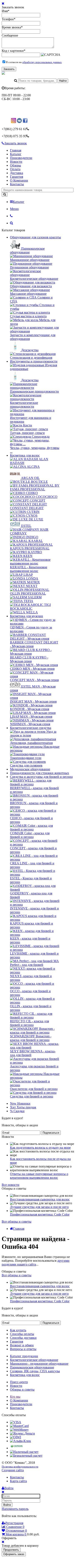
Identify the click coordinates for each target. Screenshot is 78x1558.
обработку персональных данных (42, 62)
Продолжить (11, 1549)
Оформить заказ (13, 1554)
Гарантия (16, 176)
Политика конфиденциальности (20, 1466)
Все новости (10, 1185)
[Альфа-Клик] (20, 1441)
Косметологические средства (30, 728)
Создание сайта (13, 1470)
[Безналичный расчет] (26, 1455)
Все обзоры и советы (16, 1221)
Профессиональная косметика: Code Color (39, 1214)
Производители (21, 158)
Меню (14, 209)
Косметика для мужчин (26, 616)
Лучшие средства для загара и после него (39, 1207)
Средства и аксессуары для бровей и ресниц (41, 776)
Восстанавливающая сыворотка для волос (40, 1199)
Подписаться (51, 1132)
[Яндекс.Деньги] (22, 1433)
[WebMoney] (19, 1429)
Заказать (9, 69)
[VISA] (15, 1422)
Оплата (15, 169)
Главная (15, 150)
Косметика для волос (25, 455)
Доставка (16, 173)
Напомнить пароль (15, 1509)
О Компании (19, 180)
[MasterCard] (19, 1426)
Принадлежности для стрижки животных (39, 773)
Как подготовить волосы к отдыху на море (40, 1147)
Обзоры (15, 165)
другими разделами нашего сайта (35, 1262)
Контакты (17, 184)
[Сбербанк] (17, 1448)
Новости (16, 161)
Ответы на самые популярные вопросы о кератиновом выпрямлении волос (39, 1175)
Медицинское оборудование (30, 769)
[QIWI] (15, 1437)
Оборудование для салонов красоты (35, 237)
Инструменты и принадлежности (33, 361)
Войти (7, 1504)
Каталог (15, 154)
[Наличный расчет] (24, 1452)
